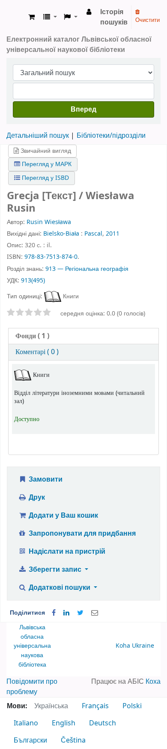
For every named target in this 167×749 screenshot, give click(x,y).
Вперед (83, 109)
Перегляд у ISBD (44, 177)
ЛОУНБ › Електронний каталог (16, 17)
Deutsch (102, 723)
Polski (132, 706)
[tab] (83, 336)
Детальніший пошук (37, 135)
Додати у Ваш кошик (62, 515)
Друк (36, 497)
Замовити (45, 479)
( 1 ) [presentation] (32, 336)
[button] (31, 17)
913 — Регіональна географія (86, 268)
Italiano (26, 723)
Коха (153, 681)
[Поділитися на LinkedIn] (66, 613)
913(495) (33, 280)
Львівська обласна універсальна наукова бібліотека (32, 646)
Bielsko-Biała (61, 233)
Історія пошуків (114, 17)
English (63, 723)
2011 (112, 233)
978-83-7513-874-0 (51, 256)
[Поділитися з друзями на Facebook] (54, 613)
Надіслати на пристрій (66, 551)
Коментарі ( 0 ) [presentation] (37, 352)
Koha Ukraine (135, 645)
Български (30, 740)
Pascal (93, 233)
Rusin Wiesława (49, 222)
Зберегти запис (55, 569)
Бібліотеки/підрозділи (111, 135)
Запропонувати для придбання (81, 533)
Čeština (73, 740)
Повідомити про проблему (31, 686)
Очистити (147, 20)
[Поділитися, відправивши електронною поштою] (94, 613)
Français (95, 706)
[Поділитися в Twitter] (80, 613)
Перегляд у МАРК (46, 164)
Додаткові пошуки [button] (59, 587)
